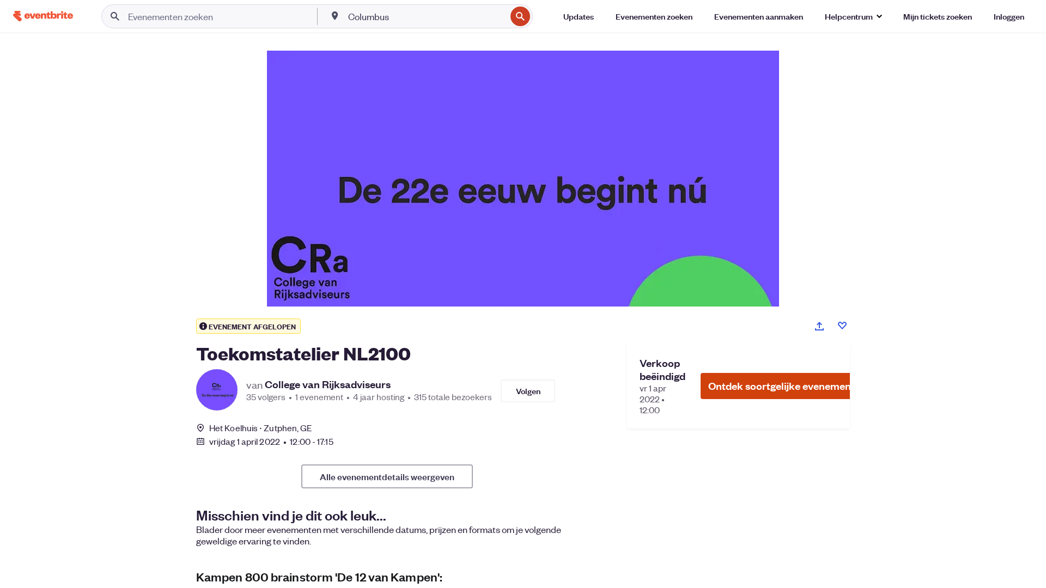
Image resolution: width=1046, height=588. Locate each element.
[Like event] (842, 325)
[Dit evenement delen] (819, 326)
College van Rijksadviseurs (328, 384)
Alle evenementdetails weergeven (387, 476)
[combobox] (426, 16)
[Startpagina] (43, 16)
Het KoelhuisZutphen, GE (260, 427)
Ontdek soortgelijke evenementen (787, 386)
